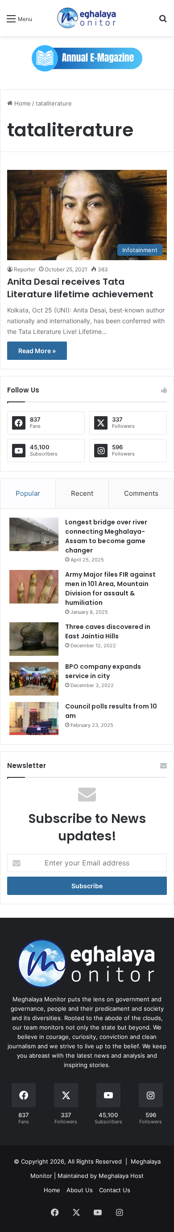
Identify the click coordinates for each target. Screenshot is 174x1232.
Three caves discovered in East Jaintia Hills (107, 631)
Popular (28, 493)
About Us (79, 1190)
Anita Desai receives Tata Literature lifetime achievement (80, 287)
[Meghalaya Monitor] (87, 18)
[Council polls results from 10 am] (33, 718)
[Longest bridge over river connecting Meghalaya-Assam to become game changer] (33, 534)
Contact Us (114, 1190)
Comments (141, 493)
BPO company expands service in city (103, 671)
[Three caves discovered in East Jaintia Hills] (33, 639)
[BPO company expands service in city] (33, 679)
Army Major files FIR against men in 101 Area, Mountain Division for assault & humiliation (110, 588)
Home (21, 103)
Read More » (37, 350)
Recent (82, 493)
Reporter (24, 269)
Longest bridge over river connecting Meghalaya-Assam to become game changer (106, 536)
